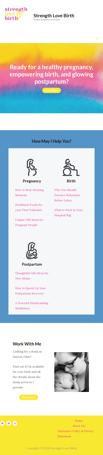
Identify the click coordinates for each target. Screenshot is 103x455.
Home (79, 420)
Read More (28, 397)
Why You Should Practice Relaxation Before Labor (67, 195)
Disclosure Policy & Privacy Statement (76, 433)
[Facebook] (2, 423)
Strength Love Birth (54, 15)
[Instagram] (8, 423)
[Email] (15, 423)
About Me (78, 426)
